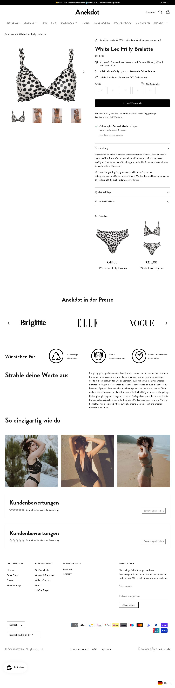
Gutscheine (143, 22)
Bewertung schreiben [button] (154, 510)
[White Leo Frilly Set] (152, 237)
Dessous (29, 22)
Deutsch (163, 2)
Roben (86, 22)
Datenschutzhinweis (79, 649)
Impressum (106, 649)
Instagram (67, 574)
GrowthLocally (163, 649)
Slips (54, 22)
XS (100, 90)
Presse (10, 580)
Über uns (11, 570)
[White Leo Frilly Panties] (113, 237)
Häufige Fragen (42, 590)
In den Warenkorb (132, 103)
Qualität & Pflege (103, 192)
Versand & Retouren (44, 575)
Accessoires (102, 22)
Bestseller (12, 22)
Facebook (67, 569)
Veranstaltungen (14, 585)
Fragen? (159, 22)
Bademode (67, 22)
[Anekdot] (87, 12)
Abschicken (129, 605)
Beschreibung (101, 148)
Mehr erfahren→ (133, 179)
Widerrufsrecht (42, 580)
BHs (45, 22)
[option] (46, 72)
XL (150, 90)
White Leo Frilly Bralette (32, 34)
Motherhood (123, 22)
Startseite (10, 34)
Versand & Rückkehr (105, 201)
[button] (8, 323)
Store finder (12, 575)
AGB (94, 649)
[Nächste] (84, 72)
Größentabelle (153, 84)
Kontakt (38, 585)
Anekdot (13, 649)
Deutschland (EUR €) (20, 635)
